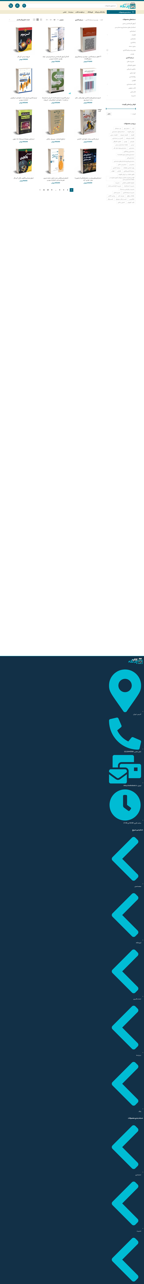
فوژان (112, 171)
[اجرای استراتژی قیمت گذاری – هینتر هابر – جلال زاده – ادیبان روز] (88, 81)
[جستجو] (24, 6)
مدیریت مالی (130, 61)
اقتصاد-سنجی (113, 135)
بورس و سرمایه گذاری (129, 50)
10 (48, 189)
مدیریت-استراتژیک (129, 186)
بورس (132, 53)
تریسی (132, 144)
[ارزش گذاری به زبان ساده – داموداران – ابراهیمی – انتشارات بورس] (24, 81)
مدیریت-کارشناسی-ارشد (114, 186)
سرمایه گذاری (130, 57)
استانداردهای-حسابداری (118, 131)
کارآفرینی (131, 199)
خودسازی (133, 72)
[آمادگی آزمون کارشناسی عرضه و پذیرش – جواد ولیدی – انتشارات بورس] (56, 40)
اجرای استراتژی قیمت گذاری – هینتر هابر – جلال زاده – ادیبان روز (88, 98)
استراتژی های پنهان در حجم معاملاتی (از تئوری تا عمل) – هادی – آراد (88, 179)
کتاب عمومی (132, 87)
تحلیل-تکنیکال (117, 141)
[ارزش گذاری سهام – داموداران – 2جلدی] (88, 122)
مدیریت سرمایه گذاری (128, 192)
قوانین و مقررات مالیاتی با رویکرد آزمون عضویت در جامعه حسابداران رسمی (121, 178)
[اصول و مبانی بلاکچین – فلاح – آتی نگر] (24, 161)
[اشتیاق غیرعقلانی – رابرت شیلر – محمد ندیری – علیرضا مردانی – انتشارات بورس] (56, 161)
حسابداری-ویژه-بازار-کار (120, 148)
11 (44, 189)
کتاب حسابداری (131, 84)
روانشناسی (132, 76)
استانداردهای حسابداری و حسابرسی (125, 27)
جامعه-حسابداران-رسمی (121, 144)
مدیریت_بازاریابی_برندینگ (127, 189)
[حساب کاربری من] (17, 6)
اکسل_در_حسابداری (117, 138)
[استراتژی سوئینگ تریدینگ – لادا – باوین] (24, 122)
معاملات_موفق (130, 196)
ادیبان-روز (126, 128)
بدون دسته (132, 46)
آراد (133, 128)
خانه (101, 20)
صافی (109, 114)
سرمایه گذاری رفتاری (129, 171)
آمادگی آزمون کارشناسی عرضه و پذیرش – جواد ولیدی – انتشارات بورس (56, 57)
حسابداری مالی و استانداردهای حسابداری (124, 161)
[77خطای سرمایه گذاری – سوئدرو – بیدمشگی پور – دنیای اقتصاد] (88, 40)
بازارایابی (133, 38)
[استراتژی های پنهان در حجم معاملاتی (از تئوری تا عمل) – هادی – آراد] (88, 161)
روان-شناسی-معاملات (128, 167)
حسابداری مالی (130, 158)
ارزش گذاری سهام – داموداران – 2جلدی (88, 138)
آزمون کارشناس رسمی (129, 23)
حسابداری (131, 148)
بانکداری (133, 42)
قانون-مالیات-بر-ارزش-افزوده (126, 174)
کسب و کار (110, 199)
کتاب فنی (133, 91)
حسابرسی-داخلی (122, 164)
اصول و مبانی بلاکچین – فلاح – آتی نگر (23, 177)
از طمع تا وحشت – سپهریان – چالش (55, 138)
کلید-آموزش (131, 202)
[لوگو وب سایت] (128, 6)
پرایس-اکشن (111, 196)
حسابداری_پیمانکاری (129, 151)
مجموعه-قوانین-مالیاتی (128, 182)
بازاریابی (132, 141)
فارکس (119, 171)
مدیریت (133, 95)
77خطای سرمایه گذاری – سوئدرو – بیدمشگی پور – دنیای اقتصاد (88, 57)
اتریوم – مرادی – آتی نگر (23, 56)
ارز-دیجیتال (118, 128)
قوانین (134, 80)
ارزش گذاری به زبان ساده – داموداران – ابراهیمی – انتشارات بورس (23, 98)
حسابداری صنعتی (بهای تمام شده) (125, 154)
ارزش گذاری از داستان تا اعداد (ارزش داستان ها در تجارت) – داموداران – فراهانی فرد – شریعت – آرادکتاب (55, 99)
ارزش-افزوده (130, 131)
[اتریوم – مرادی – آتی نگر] (24, 40)
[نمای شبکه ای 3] (38, 19)
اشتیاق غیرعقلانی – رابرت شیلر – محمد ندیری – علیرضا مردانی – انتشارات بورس (55, 179)
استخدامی (133, 31)
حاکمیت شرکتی (131, 69)
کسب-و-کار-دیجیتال (121, 199)
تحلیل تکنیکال (131, 65)
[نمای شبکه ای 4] (34, 19)
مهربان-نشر (121, 196)
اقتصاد (134, 34)
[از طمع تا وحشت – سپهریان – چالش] (56, 122)
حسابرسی (131, 164)
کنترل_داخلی (121, 202)
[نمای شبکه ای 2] (41, 19)
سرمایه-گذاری (116, 167)
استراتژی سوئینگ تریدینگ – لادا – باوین (23, 138)
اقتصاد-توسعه (124, 135)
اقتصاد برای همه (130, 138)
